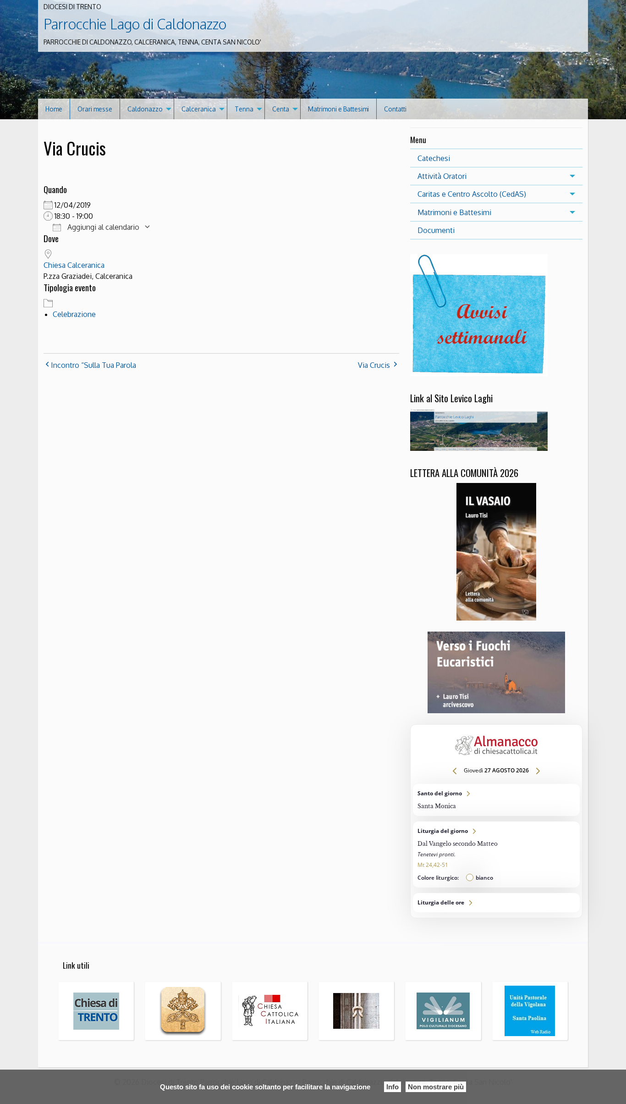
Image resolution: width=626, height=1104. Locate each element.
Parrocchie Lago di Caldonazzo (135, 24)
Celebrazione (74, 314)
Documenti (436, 230)
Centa (280, 109)
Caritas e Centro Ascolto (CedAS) (471, 194)
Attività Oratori (442, 176)
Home (53, 109)
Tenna (244, 109)
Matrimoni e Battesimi (338, 109)
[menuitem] (54, 109)
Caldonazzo (145, 109)
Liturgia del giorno (496, 854)
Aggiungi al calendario (102, 227)
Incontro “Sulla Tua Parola (93, 365)
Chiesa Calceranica (74, 265)
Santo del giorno (496, 800)
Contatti (395, 109)
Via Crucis (374, 365)
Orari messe (94, 109)
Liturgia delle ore (496, 902)
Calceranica (198, 109)
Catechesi (433, 158)
